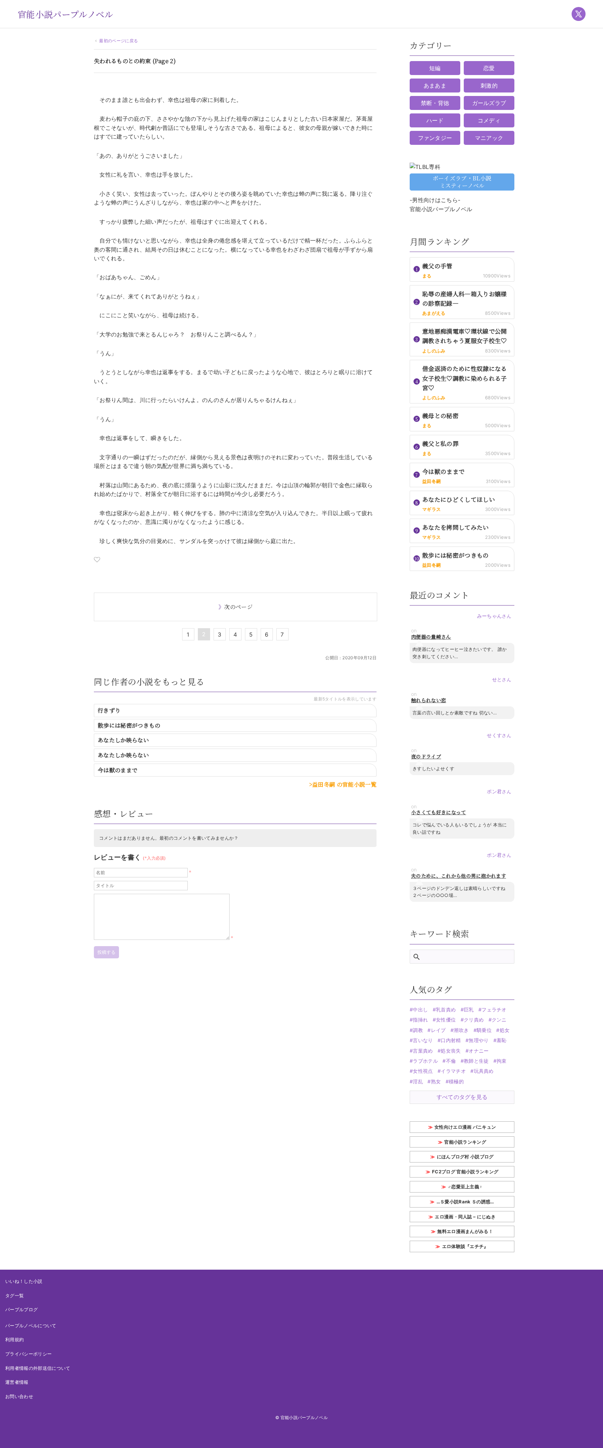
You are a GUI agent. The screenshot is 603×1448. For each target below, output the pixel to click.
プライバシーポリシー (28, 1354)
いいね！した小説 (24, 1281)
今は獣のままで (117, 770)
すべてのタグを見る (462, 1096)
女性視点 (423, 1071)
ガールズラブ (489, 102)
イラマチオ (453, 1071)
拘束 (502, 1061)
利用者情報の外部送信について (37, 1368)
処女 (504, 1030)
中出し (420, 1009)
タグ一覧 (14, 1295)
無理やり (479, 1040)
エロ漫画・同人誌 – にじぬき (465, 1216)
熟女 (436, 1081)
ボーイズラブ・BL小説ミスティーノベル (462, 182)
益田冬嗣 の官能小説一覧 (344, 784)
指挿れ (420, 1020)
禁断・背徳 (435, 102)
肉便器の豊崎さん (431, 637)
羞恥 (502, 1040)
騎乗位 (484, 1030)
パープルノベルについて (31, 1325)
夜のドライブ (426, 756)
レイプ (438, 1030)
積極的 (456, 1081)
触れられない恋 (428, 700)
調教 (418, 1030)
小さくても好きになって (438, 812)
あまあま (435, 85)
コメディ (489, 120)
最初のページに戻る (118, 40)
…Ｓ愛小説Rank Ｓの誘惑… (465, 1201)
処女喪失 (451, 1051)
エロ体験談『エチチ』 (465, 1246)
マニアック (489, 137)
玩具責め (484, 1071)
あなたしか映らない (123, 740)
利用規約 (14, 1339)
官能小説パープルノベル (65, 14)
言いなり (423, 1040)
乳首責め (446, 1009)
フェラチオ (494, 1009)
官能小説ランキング (465, 1142)
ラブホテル (425, 1061)
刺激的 (489, 85)
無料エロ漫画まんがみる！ (465, 1231)
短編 (435, 68)
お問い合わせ (19, 1396)
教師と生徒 (476, 1061)
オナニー (479, 1051)
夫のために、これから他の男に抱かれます (458, 876)
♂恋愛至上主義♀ (465, 1186)
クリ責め (474, 1020)
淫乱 (418, 1081)
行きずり (109, 710)
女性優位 (446, 1020)
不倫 (451, 1061)
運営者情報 (17, 1382)
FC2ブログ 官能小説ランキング (465, 1171)
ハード (435, 120)
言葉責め (423, 1051)
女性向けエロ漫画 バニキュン (465, 1127)
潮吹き (461, 1030)
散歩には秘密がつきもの (129, 725)
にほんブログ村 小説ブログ (465, 1156)
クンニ (499, 1020)
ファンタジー (435, 137)
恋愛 (489, 68)
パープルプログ (21, 1309)
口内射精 (451, 1040)
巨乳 (469, 1009)
